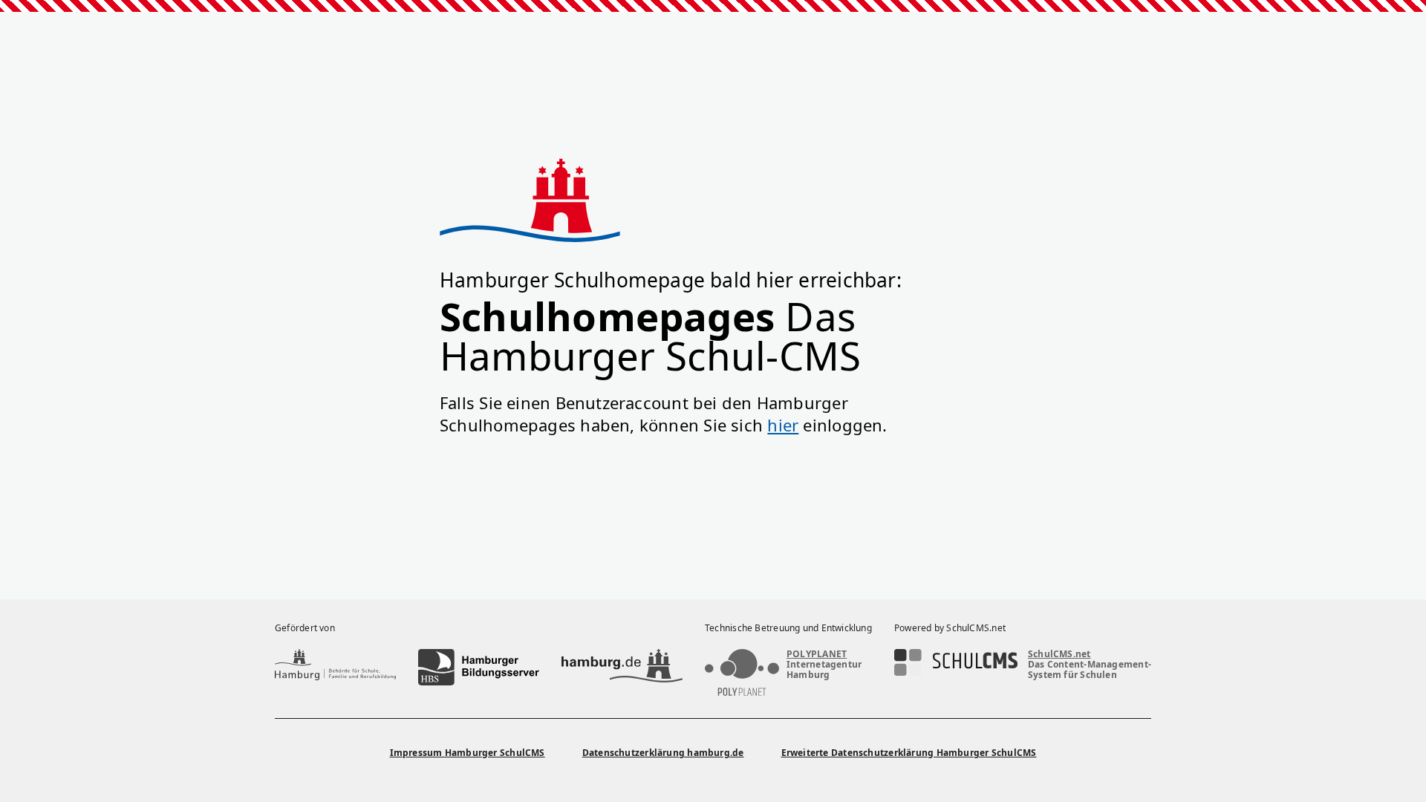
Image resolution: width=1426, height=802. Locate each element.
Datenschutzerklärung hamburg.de (663, 752)
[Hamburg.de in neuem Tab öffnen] (622, 667)
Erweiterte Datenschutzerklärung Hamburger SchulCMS (909, 752)
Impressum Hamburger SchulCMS (467, 752)
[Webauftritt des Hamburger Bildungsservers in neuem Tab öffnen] (478, 667)
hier (782, 425)
